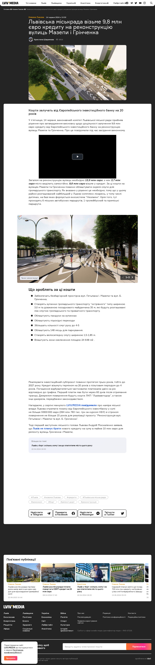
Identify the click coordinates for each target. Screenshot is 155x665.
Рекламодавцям (84, 617)
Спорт (64, 621)
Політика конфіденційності (114, 617)
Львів (43, 3)
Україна (70, 3)
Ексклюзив (9, 617)
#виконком (36, 502)
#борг (51, 502)
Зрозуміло (10, 658)
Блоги (26, 621)
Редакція (106, 613)
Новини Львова (18, 9)
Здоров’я (27, 625)
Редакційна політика (136, 617)
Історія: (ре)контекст (67, 629)
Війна (63, 613)
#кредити (71, 497)
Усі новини (31, 3)
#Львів (34, 497)
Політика (27, 617)
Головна (7, 9)
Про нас (81, 613)
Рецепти (8, 625)
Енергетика (101, 3)
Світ (44, 621)
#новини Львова (52, 497)
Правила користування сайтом (87, 622)
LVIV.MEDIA (73, 405)
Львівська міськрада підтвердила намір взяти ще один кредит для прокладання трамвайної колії (23, 590)
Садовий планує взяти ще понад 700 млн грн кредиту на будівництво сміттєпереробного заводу (127, 589)
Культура (65, 625)
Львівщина (56, 3)
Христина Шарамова (44, 39)
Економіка (46, 617)
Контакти (132, 613)
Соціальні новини (27, 629)
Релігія (64, 617)
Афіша (6, 628)
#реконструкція (88, 502)
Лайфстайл (119, 3)
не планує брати (50, 428)
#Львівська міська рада (94, 497)
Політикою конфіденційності (13, 651)
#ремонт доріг (68, 502)
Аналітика (85, 3)
